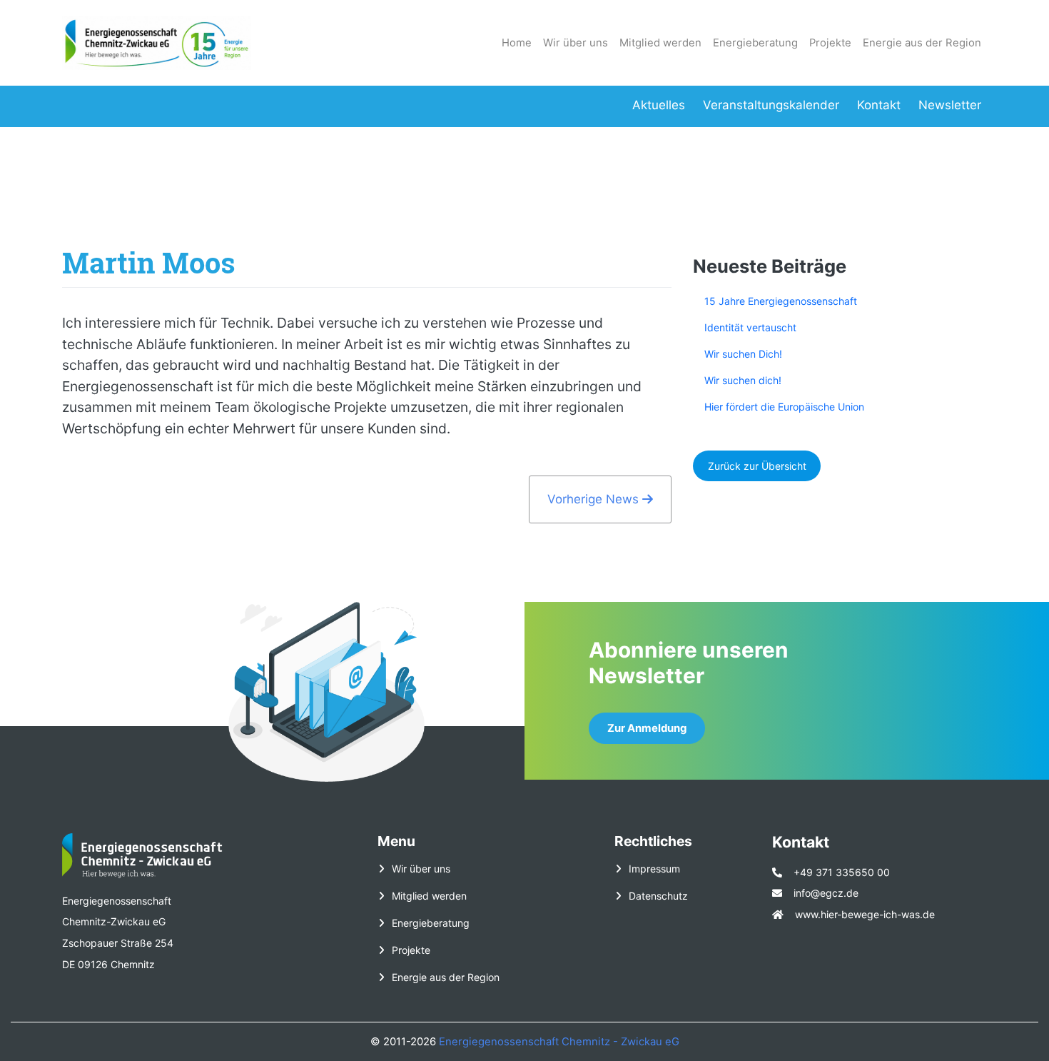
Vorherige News (594, 499)
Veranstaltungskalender (771, 105)
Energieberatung (755, 42)
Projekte (830, 42)
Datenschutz (658, 896)
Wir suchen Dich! (743, 354)
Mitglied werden (660, 42)
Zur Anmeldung (646, 728)
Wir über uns (575, 42)
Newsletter (949, 105)
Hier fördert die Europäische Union (784, 407)
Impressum (654, 869)
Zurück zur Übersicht (757, 466)
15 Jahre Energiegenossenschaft (780, 301)
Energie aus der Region (922, 42)
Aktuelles (658, 105)
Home (517, 42)
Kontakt (879, 105)
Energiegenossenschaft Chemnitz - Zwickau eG (559, 1041)
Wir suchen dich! (742, 380)
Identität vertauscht (750, 327)
